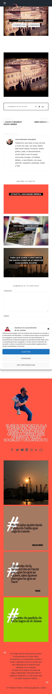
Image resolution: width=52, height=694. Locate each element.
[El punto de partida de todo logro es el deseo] (26, 619)
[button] (48, 329)
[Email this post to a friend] (42, 106)
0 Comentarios (34, 25)
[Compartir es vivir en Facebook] (35, 106)
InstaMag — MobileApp (26, 225)
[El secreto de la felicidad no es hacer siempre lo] (26, 574)
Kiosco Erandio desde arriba (13, 123)
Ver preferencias (26, 365)
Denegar (26, 358)
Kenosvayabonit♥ (35, 681)
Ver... (26, 198)
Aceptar (26, 351)
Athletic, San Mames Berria (26, 194)
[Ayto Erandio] (26, 74)
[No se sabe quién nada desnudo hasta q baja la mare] (26, 528)
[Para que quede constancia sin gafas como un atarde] (26, 482)
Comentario (8, 291)
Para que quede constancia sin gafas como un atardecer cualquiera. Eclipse (26, 260)
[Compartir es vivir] (39, 106)
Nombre (7, 316)
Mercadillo (40, 122)
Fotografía (25, 16)
